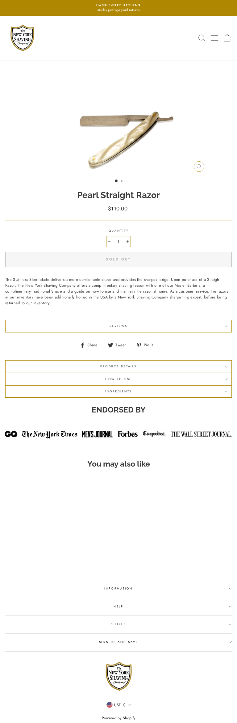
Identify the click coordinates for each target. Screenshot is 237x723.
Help (118, 606)
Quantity (119, 231)
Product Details (118, 366)
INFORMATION (118, 588)
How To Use (118, 379)
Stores (118, 624)
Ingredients (118, 391)
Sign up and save (118, 642)
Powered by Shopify (118, 718)
